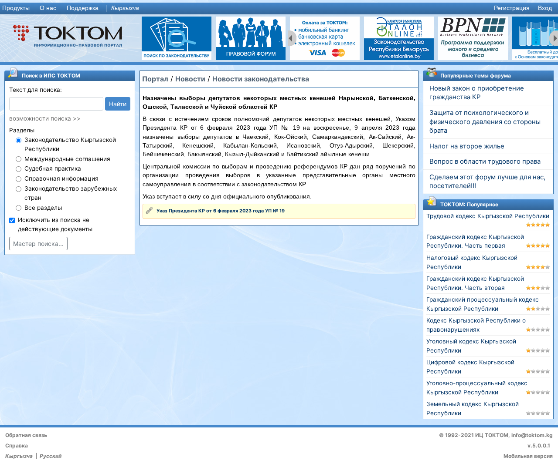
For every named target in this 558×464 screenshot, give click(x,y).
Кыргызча (125, 8)
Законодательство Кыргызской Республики (70, 144)
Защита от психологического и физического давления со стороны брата (485, 122)
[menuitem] (18, 8)
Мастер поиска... (38, 243)
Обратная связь (26, 435)
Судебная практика (52, 168)
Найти (117, 104)
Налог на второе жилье (466, 146)
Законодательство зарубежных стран (70, 193)
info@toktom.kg (532, 435)
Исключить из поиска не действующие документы (55, 224)
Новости (190, 78)
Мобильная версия (528, 456)
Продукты (16, 8)
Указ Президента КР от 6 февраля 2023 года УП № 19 (221, 211)
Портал (155, 78)
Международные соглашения (67, 158)
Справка (16, 445)
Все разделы (43, 207)
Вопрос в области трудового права (485, 161)
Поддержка (83, 8)
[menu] (279, 8)
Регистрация (512, 8)
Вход (545, 8)
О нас (48, 8)
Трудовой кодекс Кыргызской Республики (487, 215)
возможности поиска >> (45, 118)
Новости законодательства (260, 78)
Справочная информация (61, 178)
